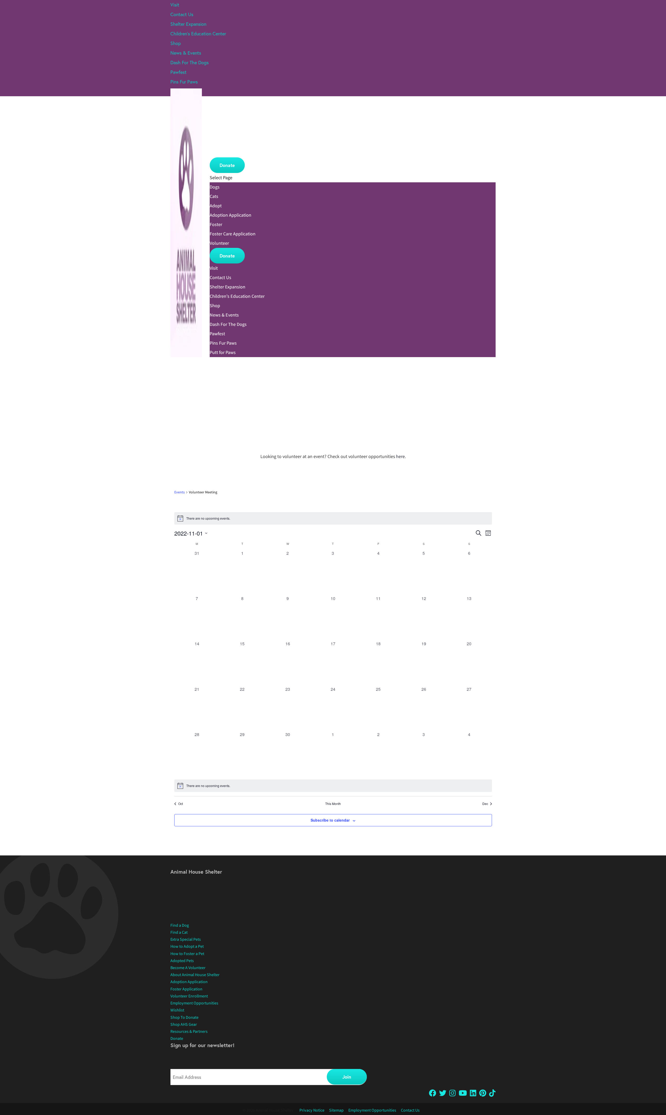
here (400, 456)
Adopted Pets (182, 960)
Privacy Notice (311, 1110)
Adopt (216, 133)
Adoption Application (230, 215)
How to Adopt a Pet (187, 946)
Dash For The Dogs (189, 62)
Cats (215, 123)
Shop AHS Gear (183, 1024)
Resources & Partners (189, 1031)
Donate (227, 165)
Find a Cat (179, 932)
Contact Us (181, 14)
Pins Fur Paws (184, 82)
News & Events (185, 53)
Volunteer (220, 152)
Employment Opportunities (194, 1003)
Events (179, 492)
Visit (174, 5)
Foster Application (186, 989)
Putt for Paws (223, 352)
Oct (180, 804)
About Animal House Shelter (195, 974)
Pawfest (178, 72)
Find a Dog (179, 925)
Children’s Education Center (198, 33)
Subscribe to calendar (330, 820)
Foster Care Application (232, 234)
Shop (175, 43)
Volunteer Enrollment (189, 996)
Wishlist (177, 1010)
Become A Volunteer (188, 967)
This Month (333, 804)
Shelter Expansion (188, 24)
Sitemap (336, 1110)
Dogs (215, 114)
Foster (216, 143)
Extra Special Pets (185, 939)
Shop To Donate (184, 1017)
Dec (485, 804)
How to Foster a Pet (187, 953)
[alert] (333, 518)
